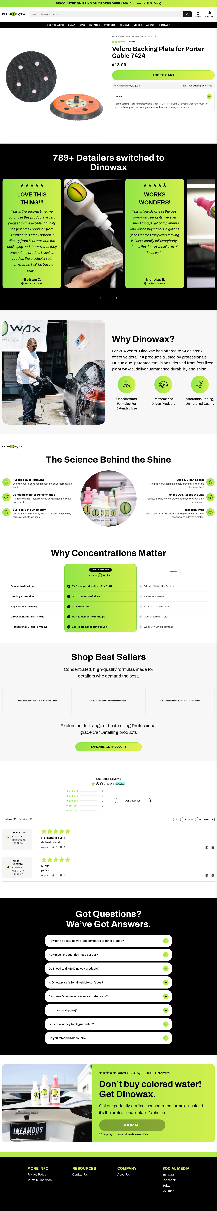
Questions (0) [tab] (25, 819)
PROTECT (109, 25)
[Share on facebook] (207, 848)
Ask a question (132, 800)
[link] (41, 1174)
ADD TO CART (163, 75)
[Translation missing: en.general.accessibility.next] (117, 298)
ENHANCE (94, 25)
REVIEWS (124, 25)
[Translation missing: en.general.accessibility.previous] (100, 298)
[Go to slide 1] (106, 298)
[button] (118, 42)
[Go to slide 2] (108, 298)
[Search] (187, 14)
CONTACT (164, 25)
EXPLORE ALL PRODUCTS (108, 746)
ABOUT (150, 25)
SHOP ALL (132, 1125)
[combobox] (106, 14)
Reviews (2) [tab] (10, 819)
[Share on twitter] (213, 847)
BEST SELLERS (55, 25)
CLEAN (72, 25)
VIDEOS (138, 25)
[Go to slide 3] (110, 298)
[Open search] (177, 819)
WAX (82, 25)
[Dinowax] (14, 14)
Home (114, 36)
